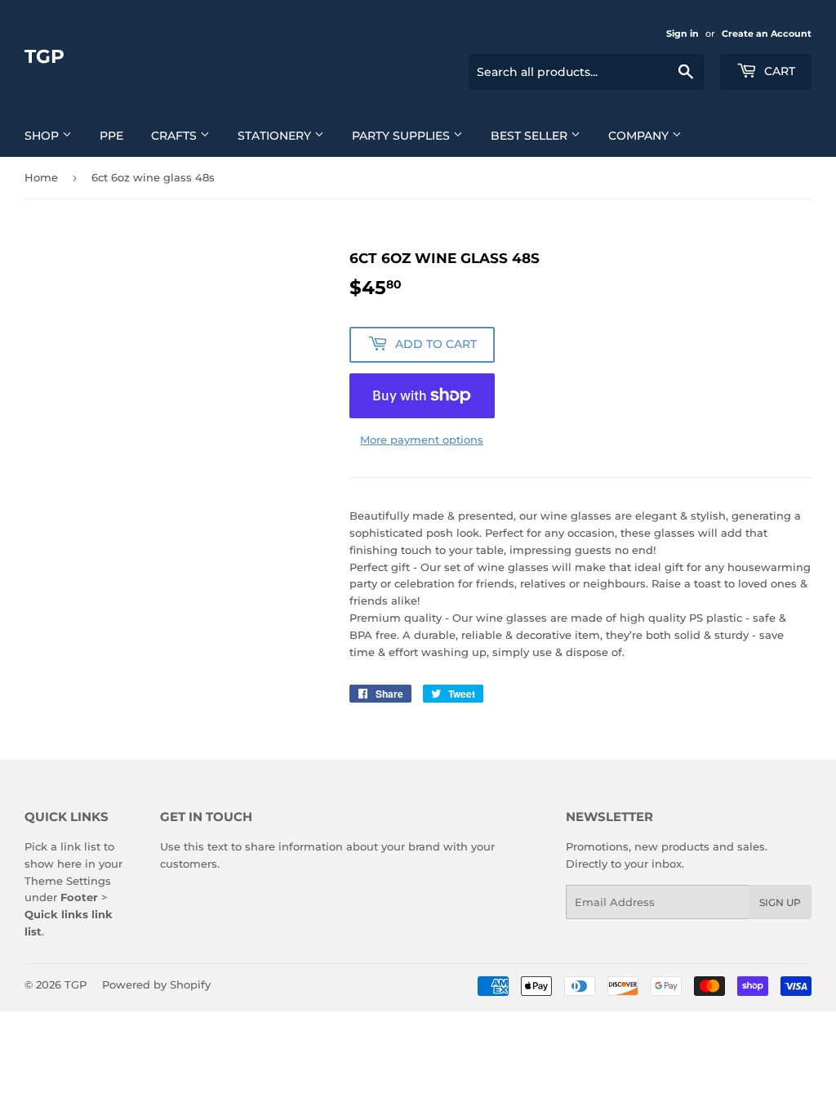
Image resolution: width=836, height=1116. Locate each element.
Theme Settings (67, 880)
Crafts (175, 135)
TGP (44, 56)
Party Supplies (402, 135)
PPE (111, 135)
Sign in (682, 33)
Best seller (531, 135)
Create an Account (767, 33)
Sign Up (780, 902)
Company (640, 135)
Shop (43, 135)
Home (41, 177)
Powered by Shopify (156, 984)
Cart (778, 71)
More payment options (421, 439)
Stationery (276, 135)
